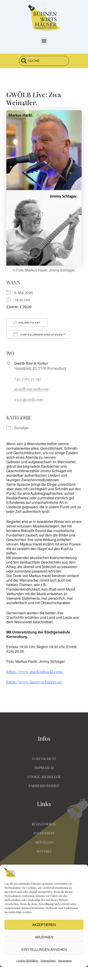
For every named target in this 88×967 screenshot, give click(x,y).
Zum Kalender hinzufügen (41, 334)
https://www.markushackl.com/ (35, 671)
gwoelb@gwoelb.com (31, 389)
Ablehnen (44, 937)
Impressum (65, 960)
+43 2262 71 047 (28, 378)
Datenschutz (48, 960)
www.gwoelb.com (28, 399)
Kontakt (44, 851)
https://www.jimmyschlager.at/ (34, 682)
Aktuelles (44, 842)
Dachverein (44, 833)
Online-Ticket (29, 322)
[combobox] (44, 61)
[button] (44, 41)
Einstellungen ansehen (44, 949)
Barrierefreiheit (44, 785)
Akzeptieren (44, 925)
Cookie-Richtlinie (27, 960)
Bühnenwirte (44, 824)
